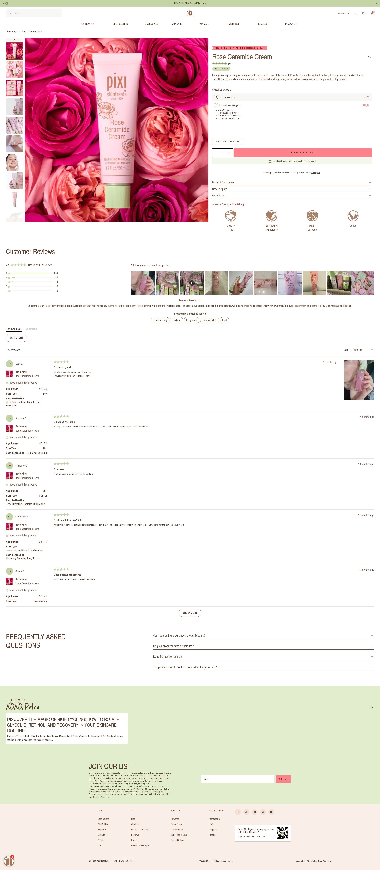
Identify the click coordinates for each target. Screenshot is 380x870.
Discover (290, 23)
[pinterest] (263, 812)
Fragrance (233, 23)
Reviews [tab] (14, 329)
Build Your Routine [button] (227, 141)
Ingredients (218, 195)
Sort (346, 350)
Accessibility (301, 861)
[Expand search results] (57, 13)
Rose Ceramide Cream (32, 31)
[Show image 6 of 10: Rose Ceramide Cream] (14, 143)
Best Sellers (120, 23)
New (87, 23)
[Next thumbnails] (14, 220)
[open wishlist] (364, 13)
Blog (133, 818)
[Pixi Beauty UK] (190, 13)
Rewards (345, 13)
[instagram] (238, 812)
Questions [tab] (31, 329)
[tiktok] (246, 812)
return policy (315, 173)
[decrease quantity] (216, 153)
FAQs (211, 824)
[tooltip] (200, 300)
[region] (252, 283)
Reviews (135, 834)
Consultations (177, 829)
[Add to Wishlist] (370, 57)
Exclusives (151, 23)
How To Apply (219, 189)
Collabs (101, 840)
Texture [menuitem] (176, 320)
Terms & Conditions (325, 861)
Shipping (213, 829)
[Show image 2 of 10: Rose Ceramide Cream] (14, 69)
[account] (355, 13)
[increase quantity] (228, 153)
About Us (135, 824)
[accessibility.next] (376, 3)
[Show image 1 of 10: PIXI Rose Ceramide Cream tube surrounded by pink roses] (14, 51)
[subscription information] (230, 90)
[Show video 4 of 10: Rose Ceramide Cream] (14, 106)
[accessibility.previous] (3, 3)
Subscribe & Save (179, 834)
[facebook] (255, 812)
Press (134, 840)
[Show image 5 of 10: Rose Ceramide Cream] (14, 125)
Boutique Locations (140, 829)
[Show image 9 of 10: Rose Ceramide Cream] (14, 199)
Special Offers (177, 840)
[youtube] (271, 812)
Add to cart (302, 152)
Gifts (100, 845)
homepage (12, 31)
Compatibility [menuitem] (210, 320)
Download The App (140, 845)
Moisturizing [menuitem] (160, 320)
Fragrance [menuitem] (191, 320)
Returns (213, 834)
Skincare (176, 23)
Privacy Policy (312, 861)
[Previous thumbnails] (14, 40)
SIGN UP (283, 779)
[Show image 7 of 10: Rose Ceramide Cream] (14, 162)
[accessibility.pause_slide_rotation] (7, 3)
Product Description (223, 182)
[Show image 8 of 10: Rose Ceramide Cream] (14, 180)
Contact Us (214, 818)
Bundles (262, 23)
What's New (103, 824)
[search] (10, 13)
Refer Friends (177, 824)
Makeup (204, 23)
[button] (32, 273)
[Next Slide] (371, 283)
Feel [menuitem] (224, 320)
